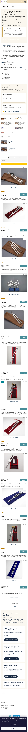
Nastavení (13, 724)
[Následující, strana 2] (14, 601)
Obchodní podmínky (4, 707)
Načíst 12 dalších (14, 597)
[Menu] (25, 1)
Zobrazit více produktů (13, 153)
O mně (2, 704)
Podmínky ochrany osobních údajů (7, 705)
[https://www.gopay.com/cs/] (16, 716)
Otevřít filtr (14, 164)
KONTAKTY (19, 67)
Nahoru (14, 606)
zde (8, 721)
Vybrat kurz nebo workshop (10, 676)
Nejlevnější (10, 157)
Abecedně (3, 160)
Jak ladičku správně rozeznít (11, 639)
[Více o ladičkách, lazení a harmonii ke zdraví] (10, 716)
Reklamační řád (4, 709)
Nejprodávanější (22, 157)
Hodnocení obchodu (4, 702)
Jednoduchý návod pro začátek (11, 658)
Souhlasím (13, 729)
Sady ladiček (6, 54)
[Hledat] (18, 1)
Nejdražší (16, 157)
